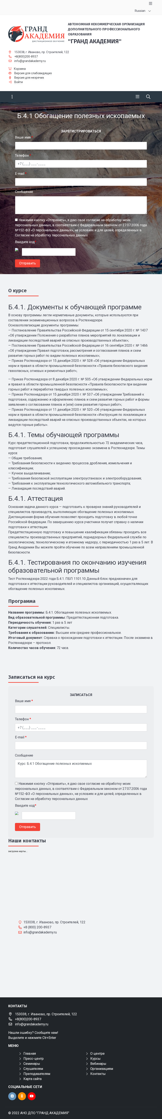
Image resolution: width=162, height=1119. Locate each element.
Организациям (101, 1069)
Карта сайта (32, 1079)
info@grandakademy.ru (30, 61)
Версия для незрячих (29, 77)
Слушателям (33, 1069)
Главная (29, 1054)
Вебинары (98, 1064)
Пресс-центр (33, 1059)
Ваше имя (24, 137)
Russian (140, 10)
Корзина (20, 68)
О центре (97, 1054)
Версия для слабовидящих (33, 73)
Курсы (95, 1059)
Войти (18, 82)
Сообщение (24, 192)
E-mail (21, 174)
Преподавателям (36, 1074)
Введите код (25, 242)
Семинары (31, 1064)
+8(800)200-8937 (26, 56)
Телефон (23, 156)
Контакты (98, 1074)
